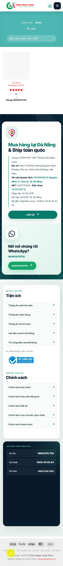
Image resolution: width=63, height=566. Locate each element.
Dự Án (35, 550)
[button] (50, 6)
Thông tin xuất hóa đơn (20, 305)
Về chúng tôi (24, 550)
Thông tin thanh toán (19, 324)
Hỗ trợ (55, 550)
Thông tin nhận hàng (19, 314)
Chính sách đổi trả (18, 405)
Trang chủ (26, 22)
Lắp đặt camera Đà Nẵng (21, 333)
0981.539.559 (46, 471)
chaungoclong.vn (46, 559)
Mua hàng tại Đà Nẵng (31, 145)
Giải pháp (45, 550)
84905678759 (16, 256)
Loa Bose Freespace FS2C (16, 84)
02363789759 (19, 189)
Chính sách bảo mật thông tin (23, 396)
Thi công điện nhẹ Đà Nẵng (22, 342)
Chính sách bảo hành (19, 387)
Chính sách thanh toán (20, 424)
